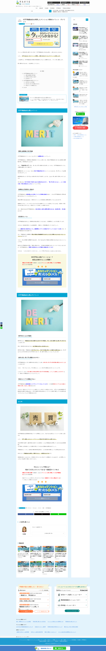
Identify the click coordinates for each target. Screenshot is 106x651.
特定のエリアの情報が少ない (31, 85)
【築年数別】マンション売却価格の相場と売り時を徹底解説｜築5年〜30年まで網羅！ (83, 82)
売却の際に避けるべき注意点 (39, 621)
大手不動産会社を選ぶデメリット (31, 80)
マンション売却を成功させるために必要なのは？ (40, 97)
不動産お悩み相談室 (63, 641)
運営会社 (56, 641)
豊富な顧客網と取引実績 (30, 75)
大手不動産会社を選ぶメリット (30, 73)
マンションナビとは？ (72, 610)
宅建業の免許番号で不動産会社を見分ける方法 (83, 95)
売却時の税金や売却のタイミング (55, 626)
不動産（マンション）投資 (57, 639)
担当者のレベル (29, 78)
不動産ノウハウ (64, 11)
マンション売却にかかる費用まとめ (55, 621)
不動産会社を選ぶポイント (71, 621)
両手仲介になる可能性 (30, 82)
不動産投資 (55, 11)
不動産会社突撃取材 (42, 641)
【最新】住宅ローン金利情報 (22, 632)
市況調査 (79, 639)
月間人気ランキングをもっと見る (80, 106)
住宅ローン (59, 11)
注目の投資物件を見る (78, 138)
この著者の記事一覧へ (48, 533)
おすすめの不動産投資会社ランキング (24, 626)
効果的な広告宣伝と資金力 (31, 76)
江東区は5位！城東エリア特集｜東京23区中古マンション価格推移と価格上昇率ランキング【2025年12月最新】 (80, 75)
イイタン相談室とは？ (26, 611)
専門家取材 (84, 639)
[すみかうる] (28, 3)
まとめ (25, 87)
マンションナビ (23, 639)
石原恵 (24, 534)
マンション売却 (55, 10)
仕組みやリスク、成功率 (40, 626)
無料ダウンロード (51, 641)
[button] (26, 514)
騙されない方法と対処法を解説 (71, 626)
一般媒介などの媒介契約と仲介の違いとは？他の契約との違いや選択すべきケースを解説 (83, 102)
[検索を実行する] (50, 11)
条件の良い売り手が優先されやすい (33, 83)
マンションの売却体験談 (71, 639)
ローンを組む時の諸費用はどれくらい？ (67, 632)
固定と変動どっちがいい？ (50, 632)
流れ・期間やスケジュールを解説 (23, 621)
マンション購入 (61, 10)
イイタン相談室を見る (42, 611)
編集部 (65, 639)
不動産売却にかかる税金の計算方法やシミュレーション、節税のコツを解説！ (83, 89)
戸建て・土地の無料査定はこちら (80, 134)
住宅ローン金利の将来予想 (37, 632)
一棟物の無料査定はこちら (79, 136)
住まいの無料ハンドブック (69, 10)
